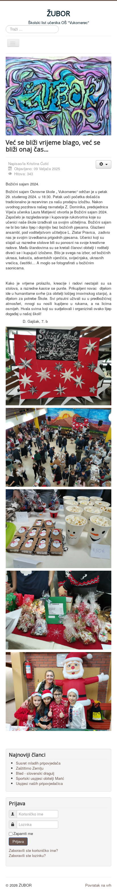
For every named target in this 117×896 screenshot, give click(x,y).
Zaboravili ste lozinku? (27, 855)
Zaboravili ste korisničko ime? (33, 850)
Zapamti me (23, 833)
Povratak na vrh (98, 885)
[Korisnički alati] (103, 164)
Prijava (18, 841)
